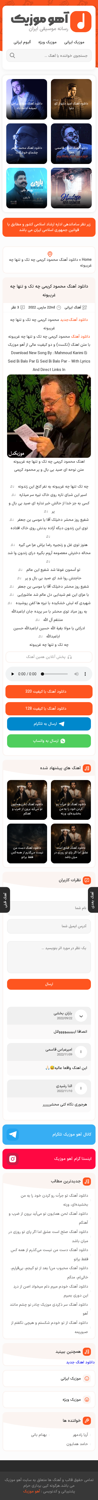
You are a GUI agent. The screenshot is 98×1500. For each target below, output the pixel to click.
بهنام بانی (39, 1435)
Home (87, 260)
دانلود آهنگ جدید (74, 320)
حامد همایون (77, 1444)
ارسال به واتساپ (46, 741)
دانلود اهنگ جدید (80, 1362)
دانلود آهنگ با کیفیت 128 (45, 709)
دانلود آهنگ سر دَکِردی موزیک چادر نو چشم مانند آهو (49, 1309)
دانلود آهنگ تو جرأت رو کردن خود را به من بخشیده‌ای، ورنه (54, 1200)
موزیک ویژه (47, 42)
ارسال (49, 984)
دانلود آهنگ (80, 337)
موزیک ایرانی (74, 42)
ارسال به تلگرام (45, 724)
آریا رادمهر (80, 1435)
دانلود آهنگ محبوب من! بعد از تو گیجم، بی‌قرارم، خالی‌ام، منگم (49, 1272)
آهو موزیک (31, 1491)
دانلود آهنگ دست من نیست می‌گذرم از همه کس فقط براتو (49, 1254)
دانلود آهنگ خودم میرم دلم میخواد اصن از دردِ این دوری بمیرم (50, 1291)
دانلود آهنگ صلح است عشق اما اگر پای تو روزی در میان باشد (48, 1236)
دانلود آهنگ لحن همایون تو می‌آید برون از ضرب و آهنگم (48, 1218)
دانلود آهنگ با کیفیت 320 (45, 692)
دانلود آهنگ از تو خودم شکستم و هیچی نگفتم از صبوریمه (49, 1327)
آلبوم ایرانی (22, 42)
